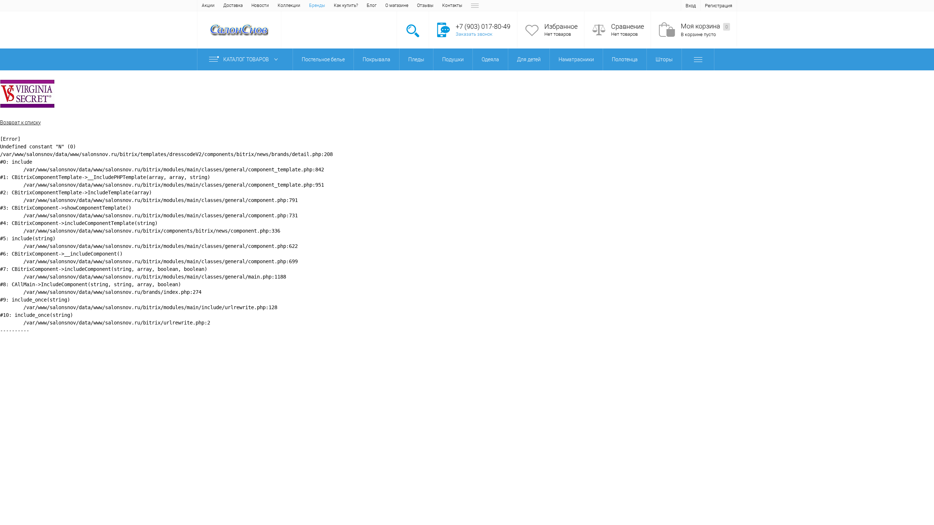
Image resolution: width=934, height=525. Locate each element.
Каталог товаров (246, 59)
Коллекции (289, 5)
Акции (208, 5)
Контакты (452, 5)
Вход (691, 5)
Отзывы (425, 5)
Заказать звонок (474, 34)
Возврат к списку (20, 122)
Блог (372, 5)
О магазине (396, 5)
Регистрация (718, 5)
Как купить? (346, 5)
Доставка (233, 5)
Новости (260, 5)
